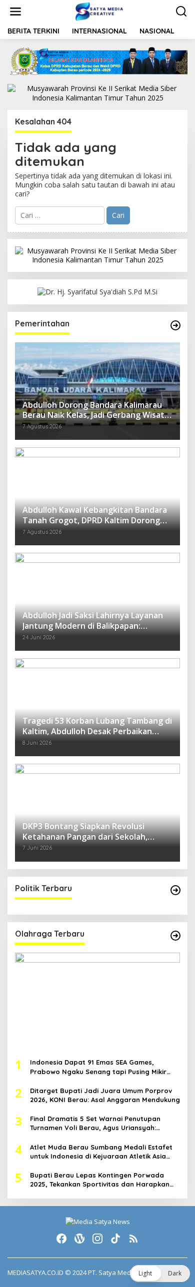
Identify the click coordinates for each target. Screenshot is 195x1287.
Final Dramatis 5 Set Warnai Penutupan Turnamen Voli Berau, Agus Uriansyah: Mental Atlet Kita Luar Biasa (95, 1123)
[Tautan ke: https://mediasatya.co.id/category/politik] (176, 890)
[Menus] (16, 11)
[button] (160, 1273)
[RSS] (133, 1238)
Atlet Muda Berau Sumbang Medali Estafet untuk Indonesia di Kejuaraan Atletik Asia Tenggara (101, 1152)
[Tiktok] (115, 1238)
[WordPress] (79, 1238)
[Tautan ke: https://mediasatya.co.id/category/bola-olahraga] (176, 936)
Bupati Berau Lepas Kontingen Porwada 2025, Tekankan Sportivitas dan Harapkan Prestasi (100, 1180)
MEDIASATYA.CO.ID (36, 1272)
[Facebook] (61, 1238)
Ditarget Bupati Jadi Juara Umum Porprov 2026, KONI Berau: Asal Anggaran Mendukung (105, 1095)
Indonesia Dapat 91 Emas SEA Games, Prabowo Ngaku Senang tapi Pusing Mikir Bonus (98, 1067)
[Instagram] (97, 1238)
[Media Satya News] (99, 10)
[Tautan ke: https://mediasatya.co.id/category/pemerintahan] (176, 325)
